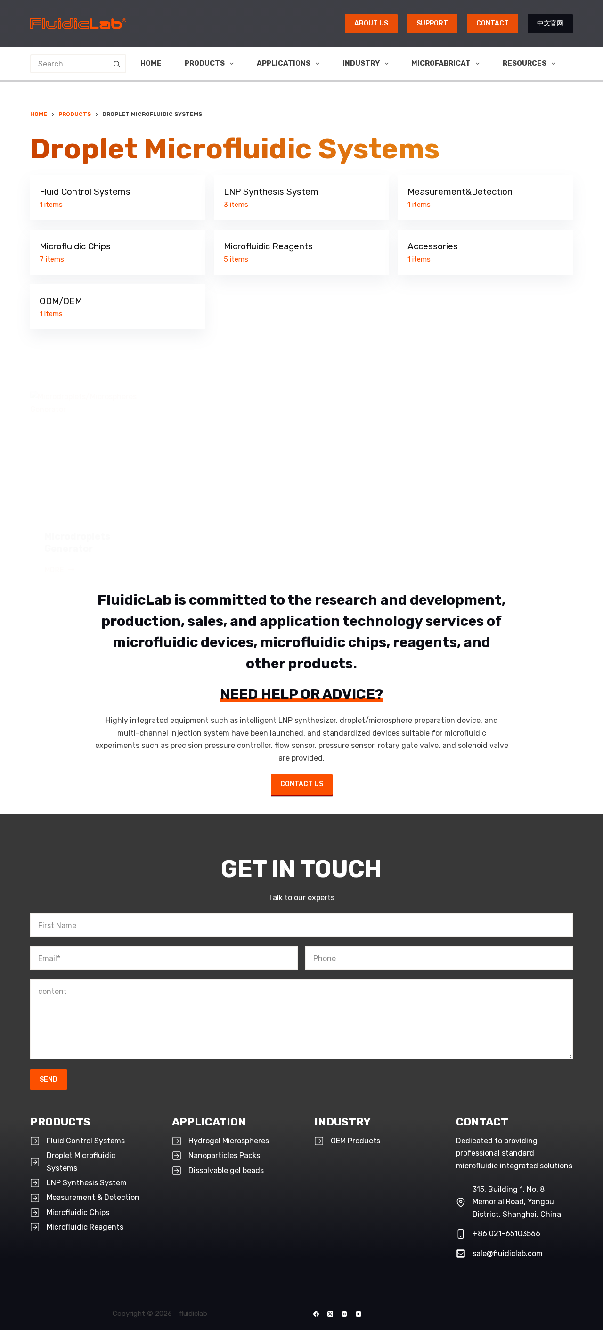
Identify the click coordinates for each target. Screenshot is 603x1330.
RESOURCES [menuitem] (524, 63)
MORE (59, 571)
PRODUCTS (60, 1121)
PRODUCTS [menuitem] (205, 63)
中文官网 (550, 23)
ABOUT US (371, 23)
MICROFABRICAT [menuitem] (441, 63)
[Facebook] (316, 1314)
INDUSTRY (342, 1121)
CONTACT (492, 23)
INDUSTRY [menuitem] (361, 63)
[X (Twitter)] (330, 1314)
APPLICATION (209, 1121)
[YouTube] (358, 1314)
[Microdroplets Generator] (92, 453)
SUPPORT (432, 23)
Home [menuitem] (151, 63)
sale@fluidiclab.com (508, 1253)
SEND (48, 1079)
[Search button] (116, 63)
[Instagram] (344, 1314)
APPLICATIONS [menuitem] (283, 63)
